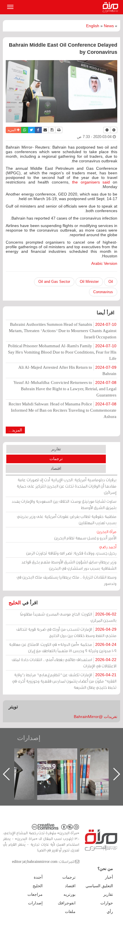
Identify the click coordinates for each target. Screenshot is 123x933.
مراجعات (35, 894)
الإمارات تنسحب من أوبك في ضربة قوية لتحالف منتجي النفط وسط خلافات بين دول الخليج (66, 632)
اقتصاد (56, 468)
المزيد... (15, 430)
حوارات (106, 903)
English (92, 25)
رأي (110, 911)
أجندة (38, 877)
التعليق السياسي (99, 885)
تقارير (56, 449)
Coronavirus (103, 292)
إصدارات (28, 737)
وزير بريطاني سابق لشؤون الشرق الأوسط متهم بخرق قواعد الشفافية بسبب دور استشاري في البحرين (68, 565)
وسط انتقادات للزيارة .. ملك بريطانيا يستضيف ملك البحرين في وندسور (66, 580)
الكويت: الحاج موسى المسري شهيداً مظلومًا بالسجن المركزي (68, 617)
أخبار (109, 877)
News (109, 25)
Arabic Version (104, 263)
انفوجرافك (67, 903)
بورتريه (70, 894)
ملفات (70, 911)
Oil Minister (89, 281)
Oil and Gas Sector (54, 281)
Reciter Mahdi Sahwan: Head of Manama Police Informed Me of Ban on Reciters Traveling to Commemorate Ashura (62, 410)
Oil (110, 281)
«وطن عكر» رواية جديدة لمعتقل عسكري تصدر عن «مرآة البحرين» (31, 765)
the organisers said (91, 182)
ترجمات (56, 458)
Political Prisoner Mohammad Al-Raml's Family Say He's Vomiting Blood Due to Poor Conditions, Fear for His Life (62, 352)
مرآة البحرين (111, 7)
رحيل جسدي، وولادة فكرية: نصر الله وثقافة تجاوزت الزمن (71, 550)
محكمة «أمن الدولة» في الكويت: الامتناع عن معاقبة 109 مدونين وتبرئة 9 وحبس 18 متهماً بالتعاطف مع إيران (62, 647)
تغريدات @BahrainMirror (95, 716)
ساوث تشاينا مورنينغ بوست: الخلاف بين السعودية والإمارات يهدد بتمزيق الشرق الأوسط (64, 504)
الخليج (15, 602)
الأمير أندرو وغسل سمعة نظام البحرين (85, 534)
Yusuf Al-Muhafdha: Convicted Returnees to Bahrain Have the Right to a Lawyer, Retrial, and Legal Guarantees (64, 388)
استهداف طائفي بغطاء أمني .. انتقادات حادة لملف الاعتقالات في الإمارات (64, 662)
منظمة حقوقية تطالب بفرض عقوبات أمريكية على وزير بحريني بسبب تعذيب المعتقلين (66, 519)
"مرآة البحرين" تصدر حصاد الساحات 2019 (74, 761)
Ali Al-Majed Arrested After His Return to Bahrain (67, 370)
